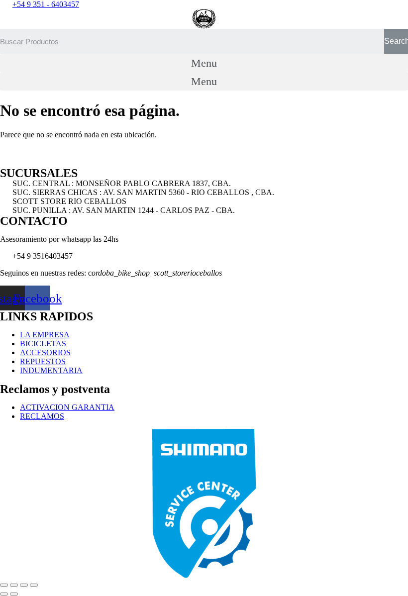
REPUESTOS (43, 361)
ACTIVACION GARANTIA (67, 407)
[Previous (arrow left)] (4, 594)
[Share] (14, 585)
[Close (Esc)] (4, 585)
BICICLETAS (43, 343)
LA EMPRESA (45, 334)
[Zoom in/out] (34, 585)
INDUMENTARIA (51, 370)
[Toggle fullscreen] (24, 585)
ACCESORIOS (45, 352)
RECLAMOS (42, 416)
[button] (204, 63)
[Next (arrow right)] (14, 594)
